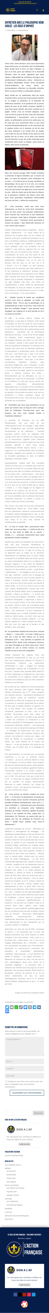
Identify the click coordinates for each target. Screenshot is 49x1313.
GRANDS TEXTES (13, 1195)
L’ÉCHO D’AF (11, 1178)
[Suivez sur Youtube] (24, 1294)
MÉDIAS (8, 1168)
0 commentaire (22, 30)
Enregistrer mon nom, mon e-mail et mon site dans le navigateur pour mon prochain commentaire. (24, 1084)
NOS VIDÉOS (11, 1182)
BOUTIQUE (9, 1219)
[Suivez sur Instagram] (29, 1294)
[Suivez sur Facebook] (15, 1294)
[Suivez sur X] (20, 1294)
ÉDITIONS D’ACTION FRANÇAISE (17, 1216)
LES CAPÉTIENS (12, 1201)
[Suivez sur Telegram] (33, 1294)
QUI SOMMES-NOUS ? (13, 1165)
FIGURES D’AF (12, 1192)
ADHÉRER (8, 1208)
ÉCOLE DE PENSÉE (12, 1185)
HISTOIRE (8, 1199)
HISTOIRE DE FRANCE (15, 1205)
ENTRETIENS (11, 1175)
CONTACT (8, 1212)
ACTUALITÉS (11, 1171)
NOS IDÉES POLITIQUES (15, 1188)
